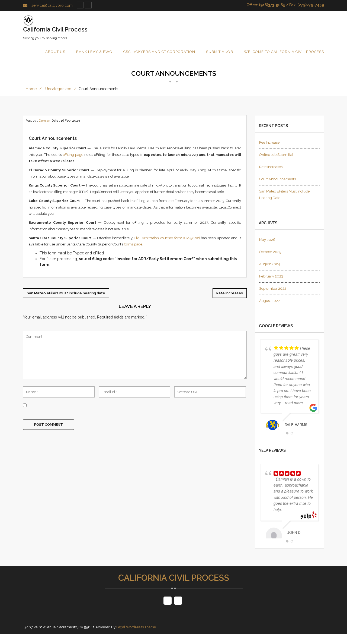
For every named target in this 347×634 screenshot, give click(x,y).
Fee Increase (269, 142)
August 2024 (269, 264)
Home (31, 89)
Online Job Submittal (276, 155)
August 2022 (269, 301)
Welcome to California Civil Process (284, 52)
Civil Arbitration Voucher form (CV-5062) (167, 238)
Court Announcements (277, 179)
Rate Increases (270, 167)
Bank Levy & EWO (94, 52)
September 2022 (272, 288)
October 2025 (270, 252)
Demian (44, 120)
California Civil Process (173, 578)
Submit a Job (219, 52)
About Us (55, 52)
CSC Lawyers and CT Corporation (159, 52)
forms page (133, 244)
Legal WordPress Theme (136, 627)
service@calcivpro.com (52, 5)
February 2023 (271, 276)
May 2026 (267, 240)
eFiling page (73, 155)
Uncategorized (58, 89)
